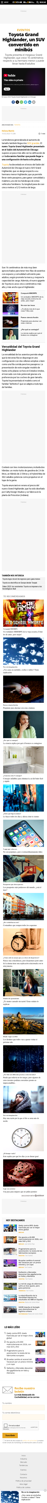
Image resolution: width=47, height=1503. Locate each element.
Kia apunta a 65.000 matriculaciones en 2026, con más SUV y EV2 (31, 1239)
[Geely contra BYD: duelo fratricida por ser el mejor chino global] (10, 1228)
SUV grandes (33, 143)
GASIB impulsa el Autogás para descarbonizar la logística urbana (29, 1309)
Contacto (23, 1474)
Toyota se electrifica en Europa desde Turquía (19, 583)
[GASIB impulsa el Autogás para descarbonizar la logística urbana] (10, 1309)
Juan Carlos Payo (29, 1244)
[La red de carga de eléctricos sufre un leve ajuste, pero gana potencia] (10, 1286)
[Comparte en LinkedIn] (29, 102)
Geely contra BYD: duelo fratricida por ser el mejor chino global (29, 1227)
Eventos (23, 1470)
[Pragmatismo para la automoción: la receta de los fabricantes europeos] (10, 1251)
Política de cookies (23, 1487)
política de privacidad (30, 1440)
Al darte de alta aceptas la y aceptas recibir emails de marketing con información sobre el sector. (23, 1441)
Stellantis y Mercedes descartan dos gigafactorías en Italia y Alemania (30, 1274)
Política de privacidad (23, 1481)
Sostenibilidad (23, 1314)
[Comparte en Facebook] (13, 102)
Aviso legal (23, 1484)
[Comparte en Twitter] (17, 102)
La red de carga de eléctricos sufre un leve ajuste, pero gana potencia (30, 1286)
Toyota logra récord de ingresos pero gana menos (21, 579)
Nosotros (23, 1477)
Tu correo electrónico (11, 1412)
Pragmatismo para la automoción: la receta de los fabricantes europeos (30, 1251)
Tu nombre (7, 1403)
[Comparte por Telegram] (25, 102)
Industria (22, 1255)
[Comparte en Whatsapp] (21, 102)
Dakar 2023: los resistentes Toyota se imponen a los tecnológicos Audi (22, 587)
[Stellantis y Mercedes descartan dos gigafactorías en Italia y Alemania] (10, 1274)
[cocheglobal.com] (23, 2)
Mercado (21, 1232)
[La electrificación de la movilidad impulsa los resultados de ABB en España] (10, 1298)
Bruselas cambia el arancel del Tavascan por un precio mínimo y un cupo (30, 1262)
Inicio (24, 1455)
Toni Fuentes (29, 1255)
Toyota (17, 125)
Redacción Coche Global (32, 1302)
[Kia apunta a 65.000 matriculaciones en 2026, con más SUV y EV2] (10, 1239)
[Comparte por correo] (33, 102)
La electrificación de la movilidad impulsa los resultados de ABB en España (31, 1297)
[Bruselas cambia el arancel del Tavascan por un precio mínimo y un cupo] (10, 1263)
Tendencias (22, 1291)
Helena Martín (8, 131)
